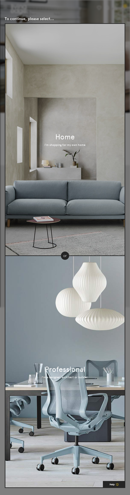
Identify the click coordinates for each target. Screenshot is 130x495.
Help (112, 484)
